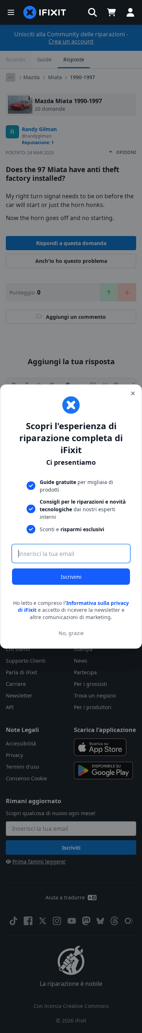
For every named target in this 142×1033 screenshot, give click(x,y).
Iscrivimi (71, 576)
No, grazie (71, 633)
